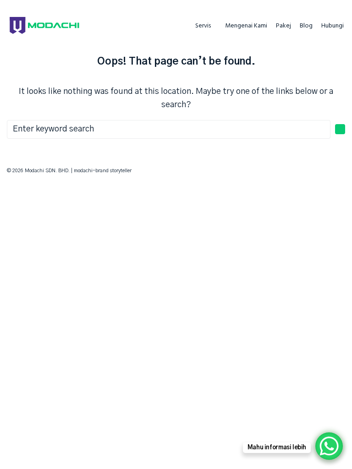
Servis (203, 26)
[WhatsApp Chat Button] (329, 446)
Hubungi (332, 26)
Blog (306, 26)
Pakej (283, 26)
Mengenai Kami (246, 26)
